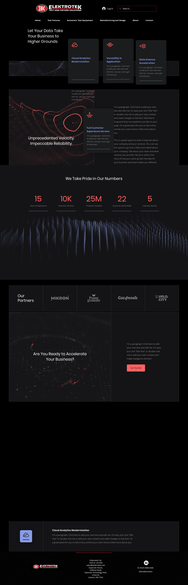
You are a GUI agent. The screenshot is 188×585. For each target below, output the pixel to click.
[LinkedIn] (146, 563)
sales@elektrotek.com (95, 565)
